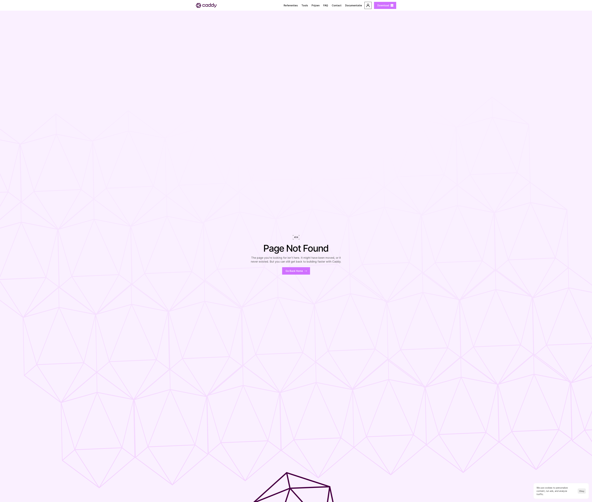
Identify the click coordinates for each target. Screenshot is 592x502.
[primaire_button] (368, 5)
